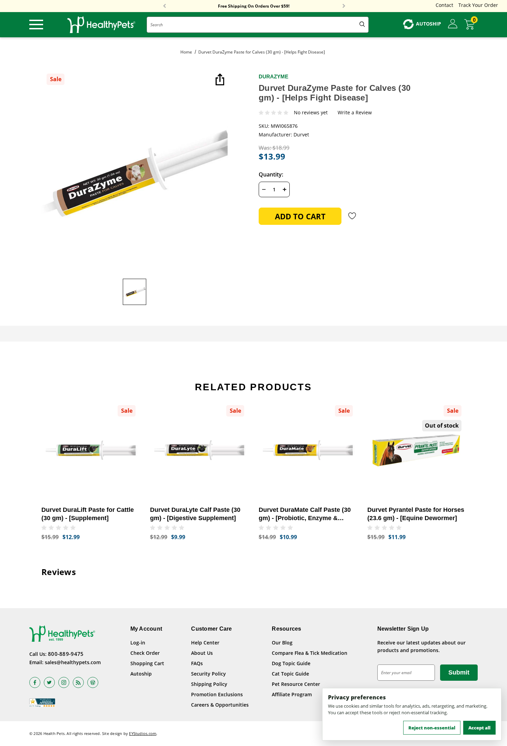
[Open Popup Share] (219, 80)
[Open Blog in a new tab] (92, 682)
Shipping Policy (209, 684)
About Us (202, 653)
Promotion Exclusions (217, 694)
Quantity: (271, 174)
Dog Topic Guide (291, 663)
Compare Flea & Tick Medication (309, 653)
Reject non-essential (431, 728)
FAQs (197, 663)
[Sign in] (452, 24)
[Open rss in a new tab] (78, 682)
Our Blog (282, 642)
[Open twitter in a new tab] (49, 682)
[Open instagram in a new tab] (63, 682)
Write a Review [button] (355, 113)
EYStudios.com (142, 733)
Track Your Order (478, 5)
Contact (444, 5)
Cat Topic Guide (290, 673)
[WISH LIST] (352, 216)
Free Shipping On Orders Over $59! (253, 6)
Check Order (145, 653)
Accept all (479, 728)
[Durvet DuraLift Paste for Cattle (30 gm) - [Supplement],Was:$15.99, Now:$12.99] (90, 450)
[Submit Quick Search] (362, 24)
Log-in (137, 642)
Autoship (141, 673)
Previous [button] (164, 6)
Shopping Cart (147, 663)
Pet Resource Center (296, 684)
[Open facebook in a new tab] (34, 682)
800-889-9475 (66, 653)
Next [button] (344, 6)
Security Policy (208, 673)
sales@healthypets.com (73, 662)
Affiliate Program (292, 694)
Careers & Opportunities (220, 704)
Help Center (205, 642)
